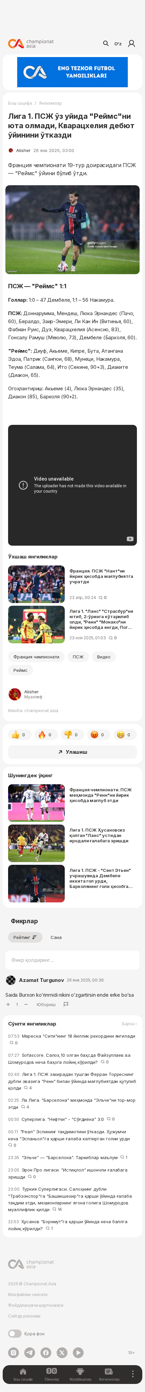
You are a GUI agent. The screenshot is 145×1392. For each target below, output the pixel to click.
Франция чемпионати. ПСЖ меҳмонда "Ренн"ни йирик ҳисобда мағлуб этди (100, 795)
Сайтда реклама (24, 1316)
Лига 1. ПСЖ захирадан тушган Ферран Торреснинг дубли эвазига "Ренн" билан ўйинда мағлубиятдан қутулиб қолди (72, 1081)
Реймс (20, 670)
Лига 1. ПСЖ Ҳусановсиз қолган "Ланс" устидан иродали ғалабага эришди (98, 835)
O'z (118, 43)
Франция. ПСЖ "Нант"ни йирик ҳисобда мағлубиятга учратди (101, 576)
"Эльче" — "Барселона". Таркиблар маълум (67, 1157)
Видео (104, 656)
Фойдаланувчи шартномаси (35, 1305)
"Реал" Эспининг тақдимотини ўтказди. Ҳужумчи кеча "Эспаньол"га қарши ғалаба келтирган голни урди (70, 1138)
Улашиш (76, 752)
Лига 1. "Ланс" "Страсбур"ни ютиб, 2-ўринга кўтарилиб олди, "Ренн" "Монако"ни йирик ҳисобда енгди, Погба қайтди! (101, 619)
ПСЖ (78, 656)
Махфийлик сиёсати (28, 1294)
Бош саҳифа (20, 103)
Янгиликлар (50, 103)
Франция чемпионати (36, 656)
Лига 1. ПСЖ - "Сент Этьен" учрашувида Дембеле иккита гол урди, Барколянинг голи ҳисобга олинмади (100, 878)
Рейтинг (21, 937)
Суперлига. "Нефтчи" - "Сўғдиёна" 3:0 (61, 1119)
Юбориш (46, 1004)
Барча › (129, 1024)
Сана (56, 937)
